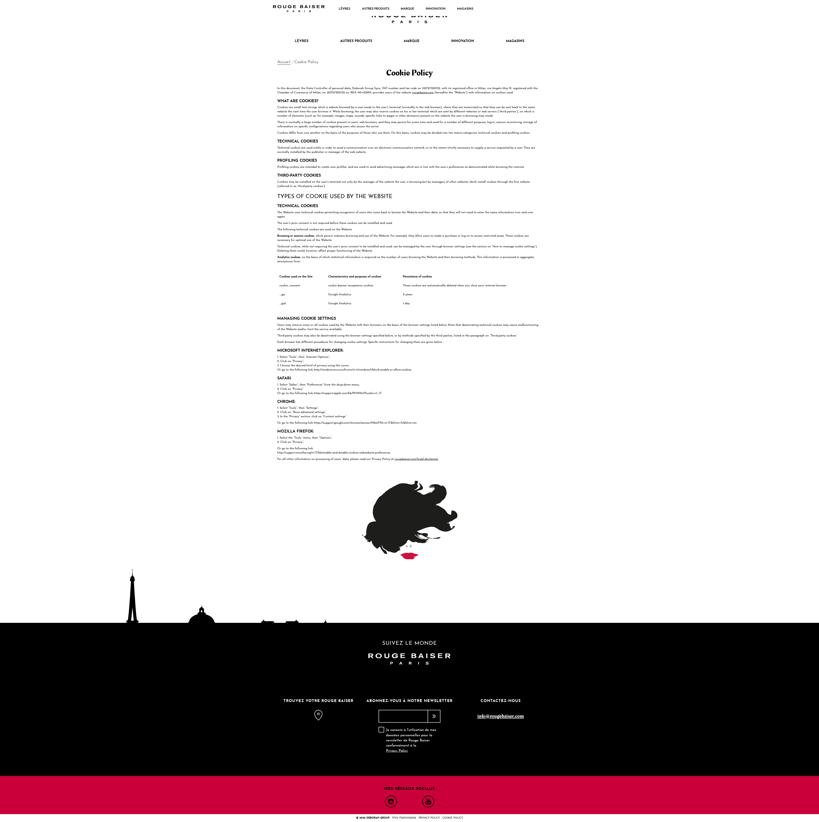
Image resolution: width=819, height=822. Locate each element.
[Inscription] (434, 716)
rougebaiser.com (423, 92)
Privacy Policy (397, 751)
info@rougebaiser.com (500, 716)
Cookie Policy (452, 818)
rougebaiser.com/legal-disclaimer (416, 459)
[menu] (406, 9)
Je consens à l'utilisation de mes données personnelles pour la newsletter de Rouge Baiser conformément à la (411, 740)
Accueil (283, 62)
